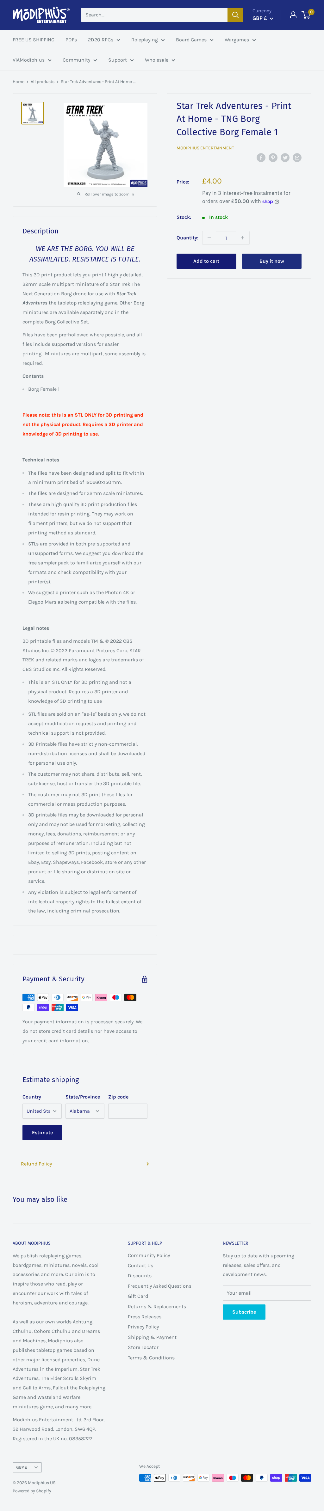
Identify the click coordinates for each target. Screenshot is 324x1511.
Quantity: (187, 238)
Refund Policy (36, 1164)
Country (31, 1097)
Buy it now (271, 261)
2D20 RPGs (100, 40)
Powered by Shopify (32, 1491)
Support (117, 60)
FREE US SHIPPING (33, 40)
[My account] (293, 14)
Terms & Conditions (151, 1358)
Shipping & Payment (152, 1337)
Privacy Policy (143, 1327)
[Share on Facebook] (261, 157)
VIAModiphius (29, 60)
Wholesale (156, 60)
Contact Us (140, 1265)
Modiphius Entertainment (205, 148)
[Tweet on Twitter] (285, 157)
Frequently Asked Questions (159, 1286)
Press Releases (144, 1317)
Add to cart (206, 261)
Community (76, 60)
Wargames (237, 40)
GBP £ (22, 1467)
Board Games (191, 40)
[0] (306, 15)
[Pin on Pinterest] (273, 157)
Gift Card (138, 1296)
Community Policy (149, 1255)
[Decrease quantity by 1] (209, 237)
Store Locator (143, 1347)
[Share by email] (297, 157)
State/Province (82, 1097)
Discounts (140, 1276)
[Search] (235, 15)
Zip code (118, 1097)
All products (42, 81)
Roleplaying (144, 40)
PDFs (71, 40)
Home (18, 81)
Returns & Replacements (157, 1306)
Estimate (42, 1132)
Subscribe (244, 1312)
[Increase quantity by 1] (242, 237)
